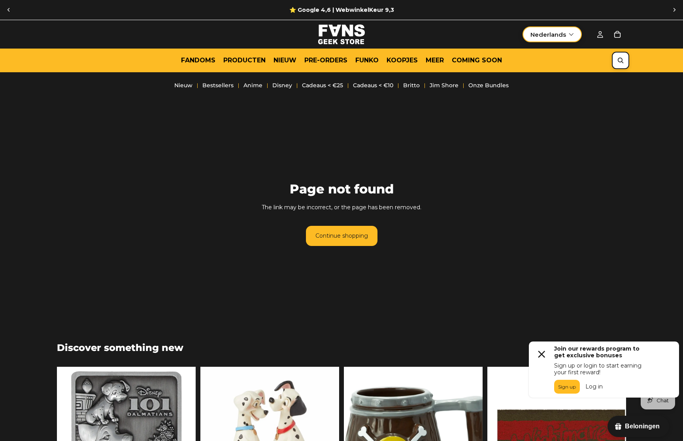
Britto (411, 85)
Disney (282, 85)
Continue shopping (341, 235)
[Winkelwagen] (617, 34)
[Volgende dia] (674, 10)
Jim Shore (444, 85)
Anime (252, 85)
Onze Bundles (488, 85)
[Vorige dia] (8, 10)
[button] (552, 34)
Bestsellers (218, 85)
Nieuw (183, 85)
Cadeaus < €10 (373, 85)
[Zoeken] (620, 60)
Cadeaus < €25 (322, 85)
